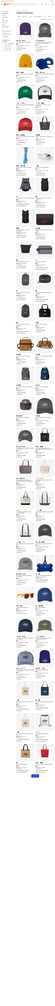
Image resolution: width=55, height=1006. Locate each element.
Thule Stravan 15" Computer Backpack (25, 198)
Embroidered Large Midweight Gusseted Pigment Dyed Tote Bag (24, 480)
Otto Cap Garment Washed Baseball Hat (25, 105)
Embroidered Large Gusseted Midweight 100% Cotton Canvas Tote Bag (44, 449)
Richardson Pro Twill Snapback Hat (44, 543)
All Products (19, 11)
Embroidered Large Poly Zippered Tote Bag (45, 512)
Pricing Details (19, 46)
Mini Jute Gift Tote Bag (21, 764)
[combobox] (25, 4)
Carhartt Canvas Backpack (42, 386)
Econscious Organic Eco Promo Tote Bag (24, 702)
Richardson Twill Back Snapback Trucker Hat (24, 576)
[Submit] (13, 4)
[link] (7, 4)
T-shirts (4, 15)
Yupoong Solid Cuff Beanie (42, 670)
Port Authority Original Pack (23, 417)
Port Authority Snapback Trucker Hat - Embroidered (25, 638)
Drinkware (4, 22)
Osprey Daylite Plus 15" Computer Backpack (43, 198)
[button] (33, 23)
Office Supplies (5, 26)
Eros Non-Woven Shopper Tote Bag (44, 764)
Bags (3, 24)
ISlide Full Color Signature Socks (23, 167)
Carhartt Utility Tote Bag (41, 324)
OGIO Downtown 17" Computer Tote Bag (44, 137)
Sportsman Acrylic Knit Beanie (23, 42)
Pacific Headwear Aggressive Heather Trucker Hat (25, 670)
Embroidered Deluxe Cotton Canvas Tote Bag (44, 480)
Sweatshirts (5, 17)
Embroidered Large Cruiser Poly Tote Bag (25, 544)
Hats (3, 19)
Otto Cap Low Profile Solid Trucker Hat (45, 74)
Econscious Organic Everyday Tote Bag (24, 734)
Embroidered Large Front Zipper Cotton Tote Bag (24, 512)
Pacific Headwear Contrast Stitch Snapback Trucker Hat (44, 638)
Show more (4, 28)
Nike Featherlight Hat (41, 607)
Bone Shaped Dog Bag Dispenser (43, 575)
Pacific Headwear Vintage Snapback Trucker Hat (25, 449)
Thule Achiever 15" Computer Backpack (23, 325)
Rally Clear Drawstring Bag (42, 733)
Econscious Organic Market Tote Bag (44, 701)
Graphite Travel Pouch (41, 261)
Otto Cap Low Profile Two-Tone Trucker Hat (43, 105)
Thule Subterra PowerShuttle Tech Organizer (44, 293)
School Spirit (5, 20)
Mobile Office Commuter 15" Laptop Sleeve (44, 230)
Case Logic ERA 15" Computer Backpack (23, 293)
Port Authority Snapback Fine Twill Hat (25, 136)
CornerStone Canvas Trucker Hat (43, 417)
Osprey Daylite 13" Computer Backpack (23, 230)
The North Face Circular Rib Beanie (24, 74)
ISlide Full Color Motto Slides (42, 167)
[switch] (5, 37)
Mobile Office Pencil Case (22, 261)
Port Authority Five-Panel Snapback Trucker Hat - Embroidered (44, 43)
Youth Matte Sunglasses (22, 607)
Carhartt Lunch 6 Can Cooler (23, 356)
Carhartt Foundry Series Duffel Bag (44, 356)
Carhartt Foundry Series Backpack (24, 386)
